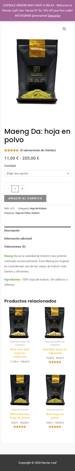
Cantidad (10, 166)
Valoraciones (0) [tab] (15, 246)
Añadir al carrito (25, 198)
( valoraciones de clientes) (38, 150)
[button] (64, 28)
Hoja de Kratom (38, 208)
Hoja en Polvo (23, 213)
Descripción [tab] (12, 230)
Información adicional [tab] (18, 238)
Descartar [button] (54, 15)
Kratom (35, 213)
